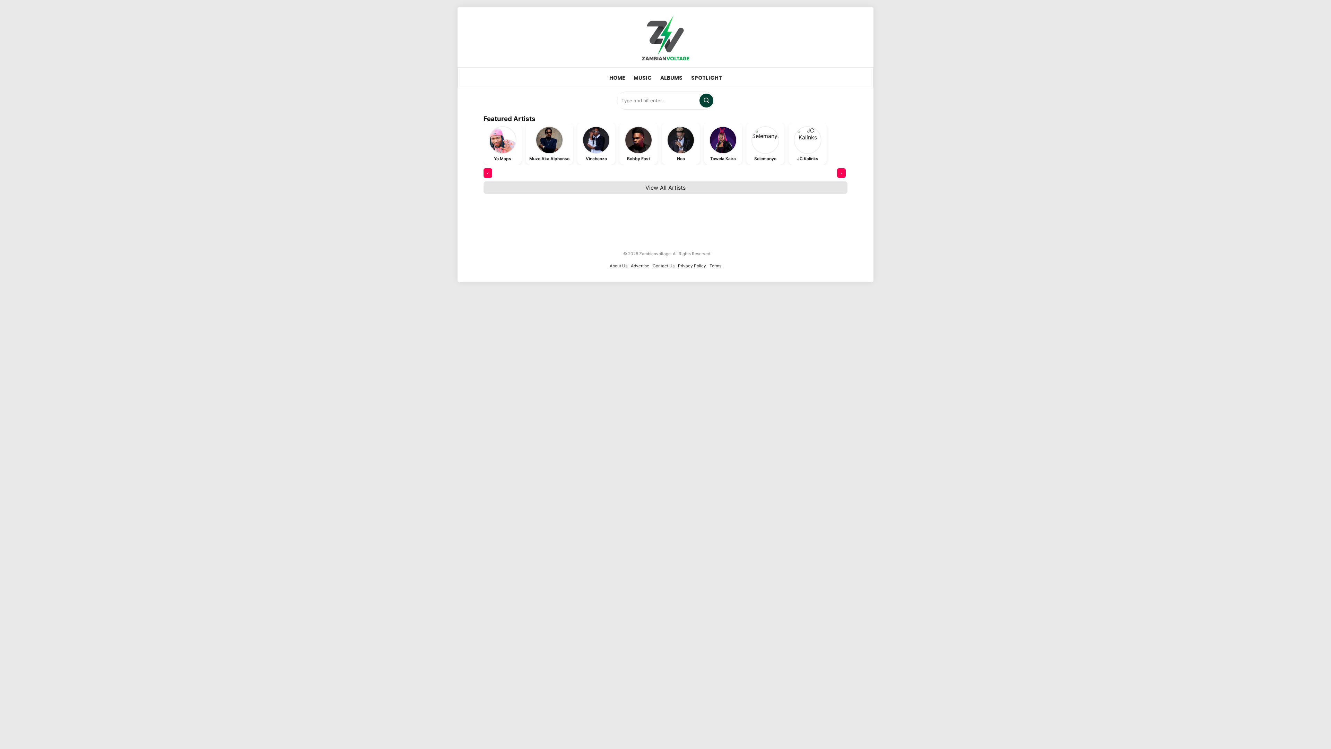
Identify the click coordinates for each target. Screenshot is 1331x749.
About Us (618, 265)
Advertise (640, 265)
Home (617, 77)
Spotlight (706, 77)
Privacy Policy (692, 265)
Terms (715, 265)
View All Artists (665, 187)
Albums (671, 77)
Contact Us (664, 265)
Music (643, 77)
